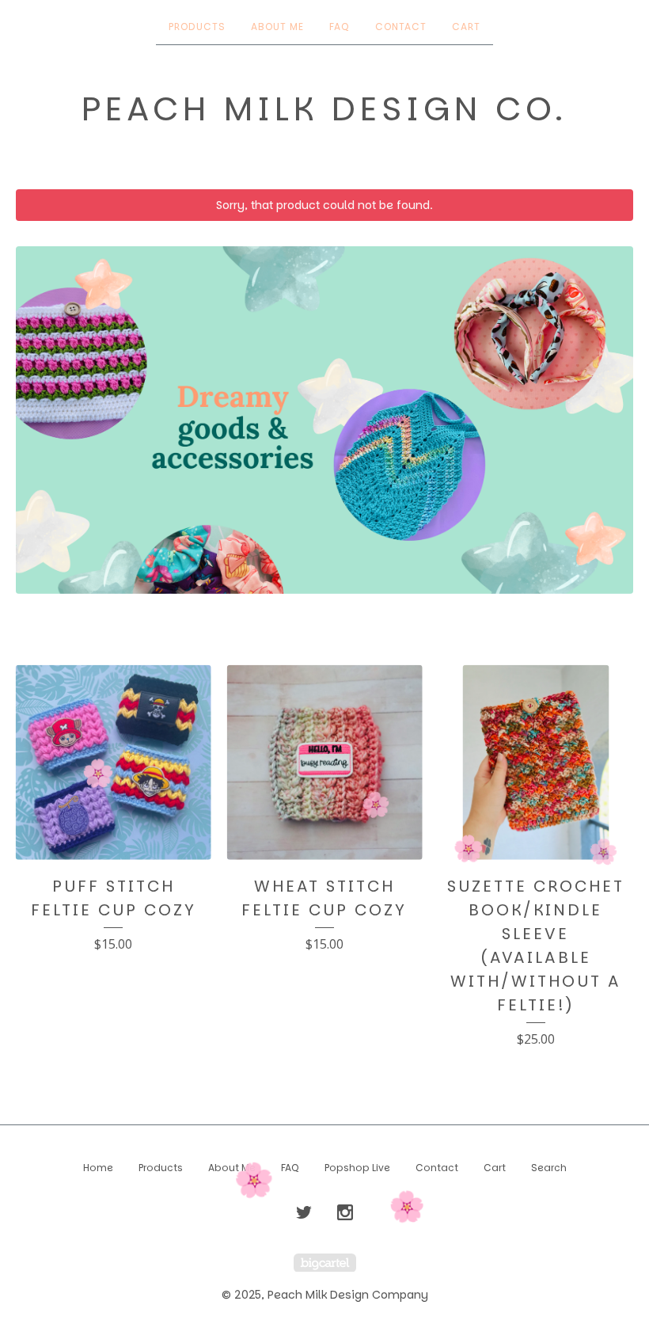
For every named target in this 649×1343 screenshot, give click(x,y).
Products (197, 26)
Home (98, 1167)
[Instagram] (345, 1213)
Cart (466, 26)
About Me (277, 26)
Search (549, 1167)
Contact (401, 26)
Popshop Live (357, 1167)
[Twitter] (303, 1213)
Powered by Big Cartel (325, 1263)
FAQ (339, 26)
